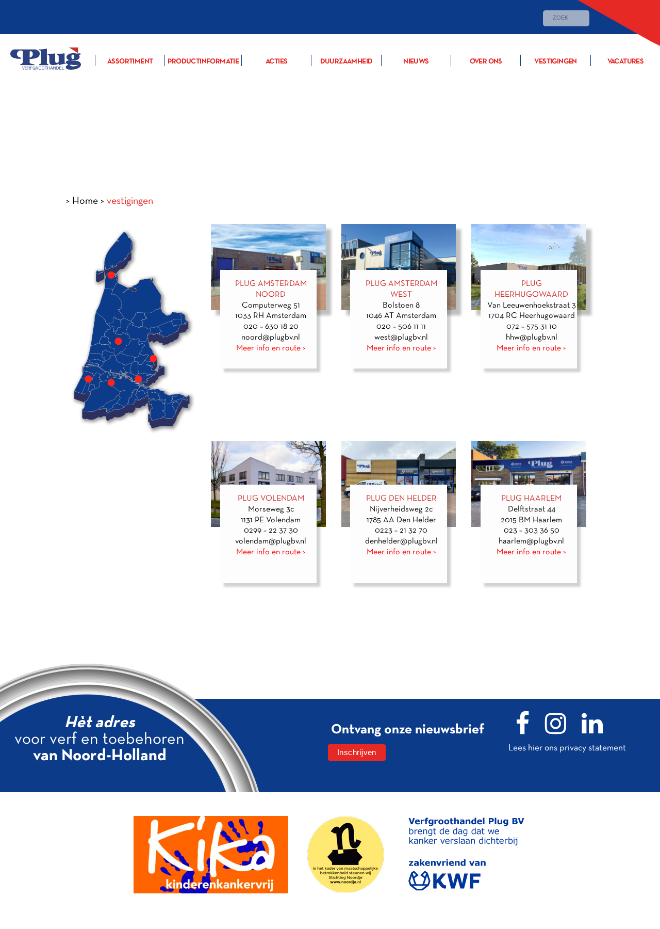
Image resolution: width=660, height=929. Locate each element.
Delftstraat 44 (531, 509)
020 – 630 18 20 (271, 327)
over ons (486, 61)
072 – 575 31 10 (531, 327)
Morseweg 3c (271, 509)
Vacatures (625, 61)
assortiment (130, 61)
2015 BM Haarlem (531, 520)
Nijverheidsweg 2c (401, 509)
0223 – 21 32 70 (401, 530)
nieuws (415, 61)
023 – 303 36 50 (531, 530)
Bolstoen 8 (401, 305)
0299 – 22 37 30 (271, 530)
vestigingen (555, 61)
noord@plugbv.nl (270, 337)
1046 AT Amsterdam (401, 316)
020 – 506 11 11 (401, 327)
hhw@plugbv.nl (531, 337)
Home (85, 201)
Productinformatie (203, 61)
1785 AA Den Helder (401, 520)
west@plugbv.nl (401, 337)
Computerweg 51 (271, 305)
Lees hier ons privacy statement (567, 747)
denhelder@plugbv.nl (401, 541)
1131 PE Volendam (271, 520)
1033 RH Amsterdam (270, 316)
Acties (276, 61)
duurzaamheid (346, 61)
